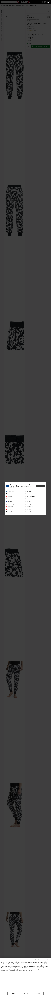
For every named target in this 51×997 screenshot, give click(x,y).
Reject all (25, 993)
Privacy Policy (29, 970)
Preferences (38, 993)
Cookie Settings (4, 970)
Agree (13, 993)
